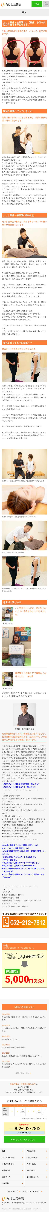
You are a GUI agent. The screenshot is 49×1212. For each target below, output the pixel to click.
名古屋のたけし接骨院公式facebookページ (19, 866)
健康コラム (6, 1177)
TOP (3, 1151)
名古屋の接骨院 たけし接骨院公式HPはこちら (21, 845)
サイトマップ (12, 1191)
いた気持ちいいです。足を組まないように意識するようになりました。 (30, 611)
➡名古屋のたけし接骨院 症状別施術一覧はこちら (21, 784)
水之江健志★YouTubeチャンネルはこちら (19, 857)
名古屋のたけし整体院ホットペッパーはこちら (21, 863)
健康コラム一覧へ (22, 1073)
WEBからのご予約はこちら (23, 1140)
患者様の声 (6, 1170)
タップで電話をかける (24, 1133)
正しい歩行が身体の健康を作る (14, 1048)
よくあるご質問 (8, 1164)
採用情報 (5, 1183)
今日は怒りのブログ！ (10, 1039)
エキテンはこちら (10, 860)
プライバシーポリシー (30, 1191)
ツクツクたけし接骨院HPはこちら (16, 848)
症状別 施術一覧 (8, 1157)
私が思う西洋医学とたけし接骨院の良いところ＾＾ (21, 1056)
